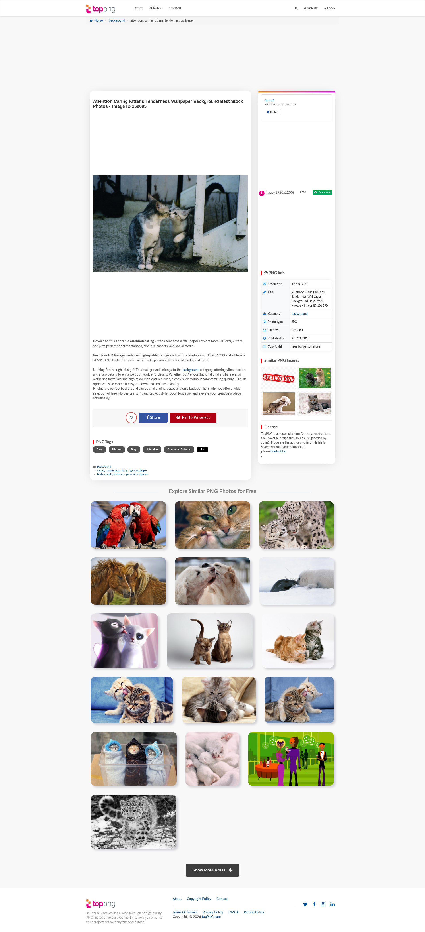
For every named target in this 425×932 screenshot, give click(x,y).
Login (330, 8)
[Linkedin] (332, 904)
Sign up (312, 8)
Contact (174, 8)
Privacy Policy (213, 912)
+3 (203, 449)
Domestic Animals (179, 449)
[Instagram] (323, 904)
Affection (152, 449)
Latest (138, 8)
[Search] (296, 8)
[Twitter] (305, 904)
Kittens (116, 449)
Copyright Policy (199, 899)
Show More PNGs (209, 870)
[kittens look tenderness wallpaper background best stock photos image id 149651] (210, 640)
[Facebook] (314, 904)
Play (134, 449)
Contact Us (278, 451)
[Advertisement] (212, 60)
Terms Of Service (185, 912)
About (177, 899)
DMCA (234, 912)
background (116, 20)
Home (98, 20)
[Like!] (131, 417)
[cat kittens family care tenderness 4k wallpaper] (212, 758)
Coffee (273, 112)
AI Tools (154, 8)
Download (324, 192)
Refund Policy (254, 912)
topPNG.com (211, 916)
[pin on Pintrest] (160, 507)
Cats (99, 449)
